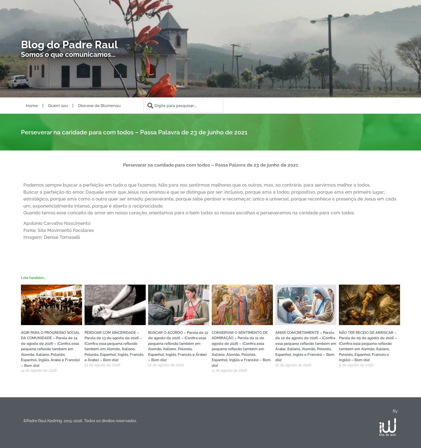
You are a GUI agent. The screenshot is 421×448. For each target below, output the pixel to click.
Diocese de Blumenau (99, 105)
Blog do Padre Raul (69, 45)
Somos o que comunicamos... (68, 54)
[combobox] (183, 105)
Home (32, 105)
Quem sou (58, 105)
